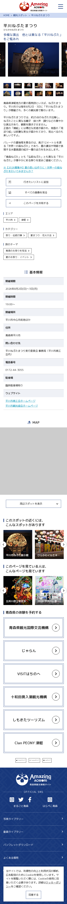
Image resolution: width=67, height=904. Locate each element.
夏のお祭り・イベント (17, 257)
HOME (6, 15)
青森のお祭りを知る (16, 250)
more (6, 531)
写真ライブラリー (13, 819)
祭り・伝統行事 (14, 235)
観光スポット (20, 15)
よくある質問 (10, 858)
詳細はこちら (10, 577)
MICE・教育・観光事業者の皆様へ (22, 884)
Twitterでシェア (21, 760)
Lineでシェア (48, 760)
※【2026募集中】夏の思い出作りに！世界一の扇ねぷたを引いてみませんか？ (32, 169)
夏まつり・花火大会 (41, 235)
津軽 (23, 219)
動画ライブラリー (13, 832)
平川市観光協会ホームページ (21, 406)
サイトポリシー (12, 891)
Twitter (21, 799)
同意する (33, 894)
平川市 (9, 219)
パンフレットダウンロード (18, 845)
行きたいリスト (17, 876)
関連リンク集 (10, 897)
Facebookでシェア (35, 760)
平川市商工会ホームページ (20, 401)
